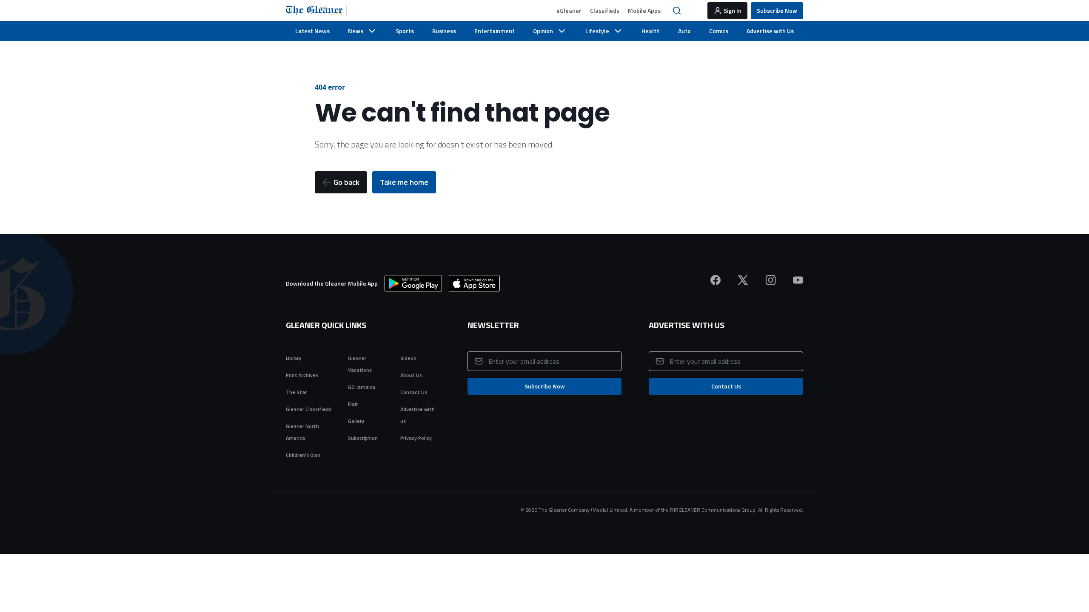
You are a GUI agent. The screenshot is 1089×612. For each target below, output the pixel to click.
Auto (684, 30)
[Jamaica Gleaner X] (743, 280)
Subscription (363, 438)
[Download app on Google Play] (413, 283)
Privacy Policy (416, 438)
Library (293, 358)
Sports (405, 30)
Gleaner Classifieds (308, 409)
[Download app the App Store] (474, 283)
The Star (296, 392)
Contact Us (413, 392)
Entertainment (494, 30)
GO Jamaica (361, 387)
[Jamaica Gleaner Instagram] (770, 280)
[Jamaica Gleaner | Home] (316, 11)
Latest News (312, 30)
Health (650, 30)
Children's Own (303, 455)
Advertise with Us (770, 30)
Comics (718, 30)
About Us (411, 375)
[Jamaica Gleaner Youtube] (798, 280)
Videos (408, 358)
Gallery (356, 421)
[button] (569, 11)
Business (444, 30)
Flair (353, 404)
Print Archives (302, 375)
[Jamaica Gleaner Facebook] (715, 280)
